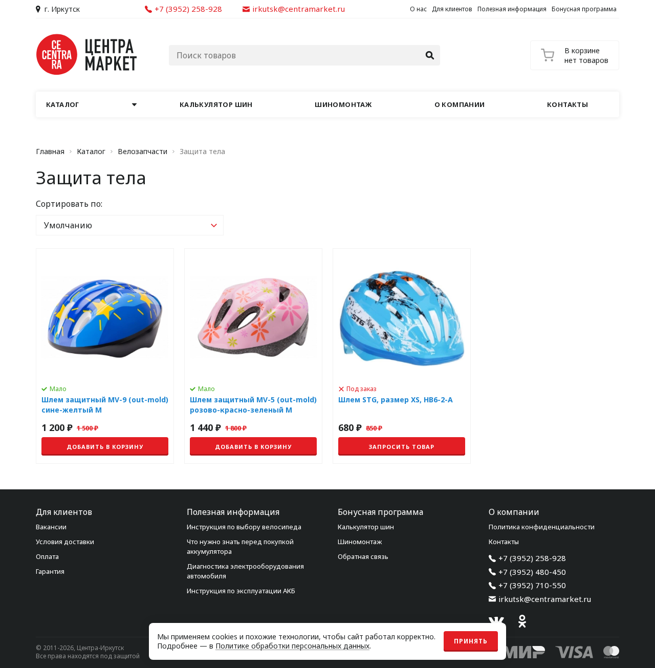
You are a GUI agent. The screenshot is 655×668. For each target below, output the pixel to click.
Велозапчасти (142, 151)
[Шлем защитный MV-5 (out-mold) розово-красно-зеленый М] (253, 356)
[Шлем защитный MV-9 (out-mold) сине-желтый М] (105, 356)
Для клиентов (452, 9)
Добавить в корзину (105, 446)
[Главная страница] (87, 54)
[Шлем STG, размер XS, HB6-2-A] (402, 356)
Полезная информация (512, 9)
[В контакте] (496, 621)
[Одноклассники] (522, 621)
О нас (418, 9)
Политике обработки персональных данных (292, 646)
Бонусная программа (584, 9)
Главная (50, 151)
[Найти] (430, 55)
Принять (471, 641)
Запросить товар (401, 446)
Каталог (91, 151)
